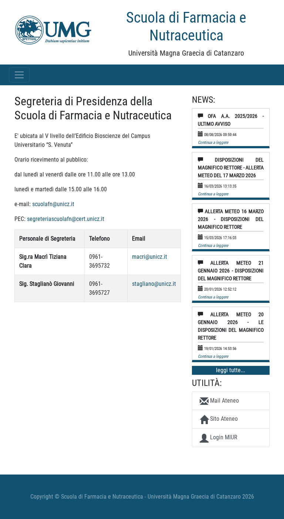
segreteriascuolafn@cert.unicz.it (65, 218)
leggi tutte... (230, 370)
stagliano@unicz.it (154, 283)
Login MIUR (223, 437)
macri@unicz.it (149, 256)
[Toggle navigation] (19, 74)
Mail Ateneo (224, 400)
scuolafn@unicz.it (53, 204)
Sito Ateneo (223, 418)
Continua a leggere (213, 142)
